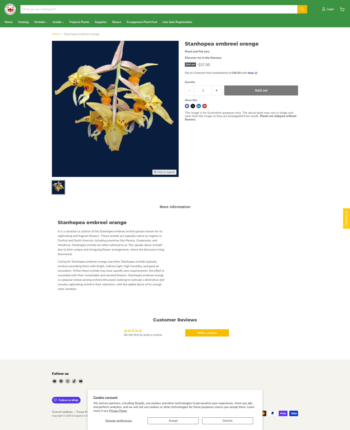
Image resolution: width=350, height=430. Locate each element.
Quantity (190, 82)
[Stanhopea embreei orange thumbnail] (58, 187)
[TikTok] (74, 381)
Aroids (57, 22)
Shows (116, 22)
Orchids (40, 22)
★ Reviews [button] (347, 218)
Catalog (23, 22)
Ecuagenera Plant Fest (142, 22)
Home (9, 22)
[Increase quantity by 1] (216, 90)
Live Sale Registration (177, 22)
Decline (228, 421)
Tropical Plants (79, 22)
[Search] (302, 9)
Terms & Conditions (62, 412)
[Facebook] (61, 381)
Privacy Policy (118, 411)
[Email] (54, 381)
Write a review (207, 333)
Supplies (101, 22)
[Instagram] (67, 381)
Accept (173, 421)
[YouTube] (80, 381)
